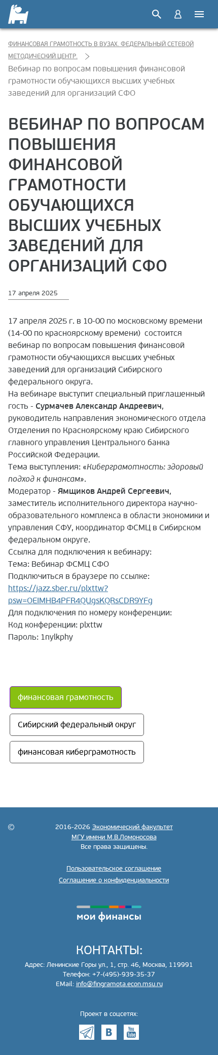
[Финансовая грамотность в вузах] (19, 14)
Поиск (156, 14)
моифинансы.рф (109, 914)
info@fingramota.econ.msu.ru (119, 984)
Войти (178, 14)
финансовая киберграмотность (77, 752)
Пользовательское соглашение (113, 869)
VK (109, 1032)
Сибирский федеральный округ (77, 725)
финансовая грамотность (66, 697)
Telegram (86, 1032)
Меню (199, 14)
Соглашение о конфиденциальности (114, 880)
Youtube (131, 1032)
